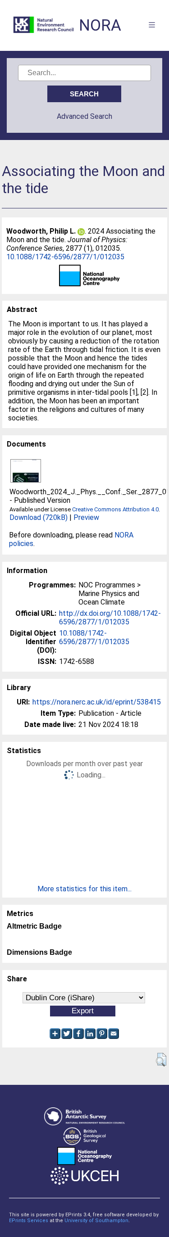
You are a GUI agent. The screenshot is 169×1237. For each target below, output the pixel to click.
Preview (86, 517)
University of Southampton (96, 1220)
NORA (100, 25)
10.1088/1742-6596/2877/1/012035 (65, 257)
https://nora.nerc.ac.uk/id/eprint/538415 (96, 702)
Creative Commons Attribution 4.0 (115, 509)
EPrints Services (28, 1220)
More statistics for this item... (84, 889)
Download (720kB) (38, 517)
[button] (161, 1059)
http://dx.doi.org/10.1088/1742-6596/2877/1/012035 (110, 617)
